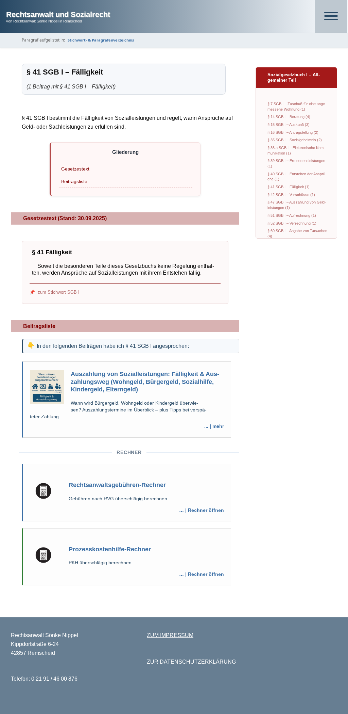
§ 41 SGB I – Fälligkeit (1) (288, 187)
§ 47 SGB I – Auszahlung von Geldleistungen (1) (296, 205)
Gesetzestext (75, 169)
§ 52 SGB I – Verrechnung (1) (291, 223)
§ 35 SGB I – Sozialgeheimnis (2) (294, 140)
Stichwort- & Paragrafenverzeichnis (101, 40)
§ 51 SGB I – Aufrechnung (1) (291, 215)
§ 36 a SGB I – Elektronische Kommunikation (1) (296, 150)
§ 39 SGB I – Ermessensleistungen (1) (296, 163)
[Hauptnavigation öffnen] (331, 16)
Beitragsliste (74, 181)
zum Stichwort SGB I (59, 292)
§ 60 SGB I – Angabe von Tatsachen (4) (297, 233)
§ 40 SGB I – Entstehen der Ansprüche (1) (297, 176)
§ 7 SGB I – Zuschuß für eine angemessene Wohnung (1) (296, 106)
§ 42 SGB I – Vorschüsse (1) (291, 195)
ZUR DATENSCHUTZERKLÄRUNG (191, 662)
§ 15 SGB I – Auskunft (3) (288, 125)
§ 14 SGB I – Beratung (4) (288, 117)
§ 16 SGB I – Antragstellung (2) (292, 132)
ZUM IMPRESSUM (170, 635)
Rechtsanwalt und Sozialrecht (58, 14)
